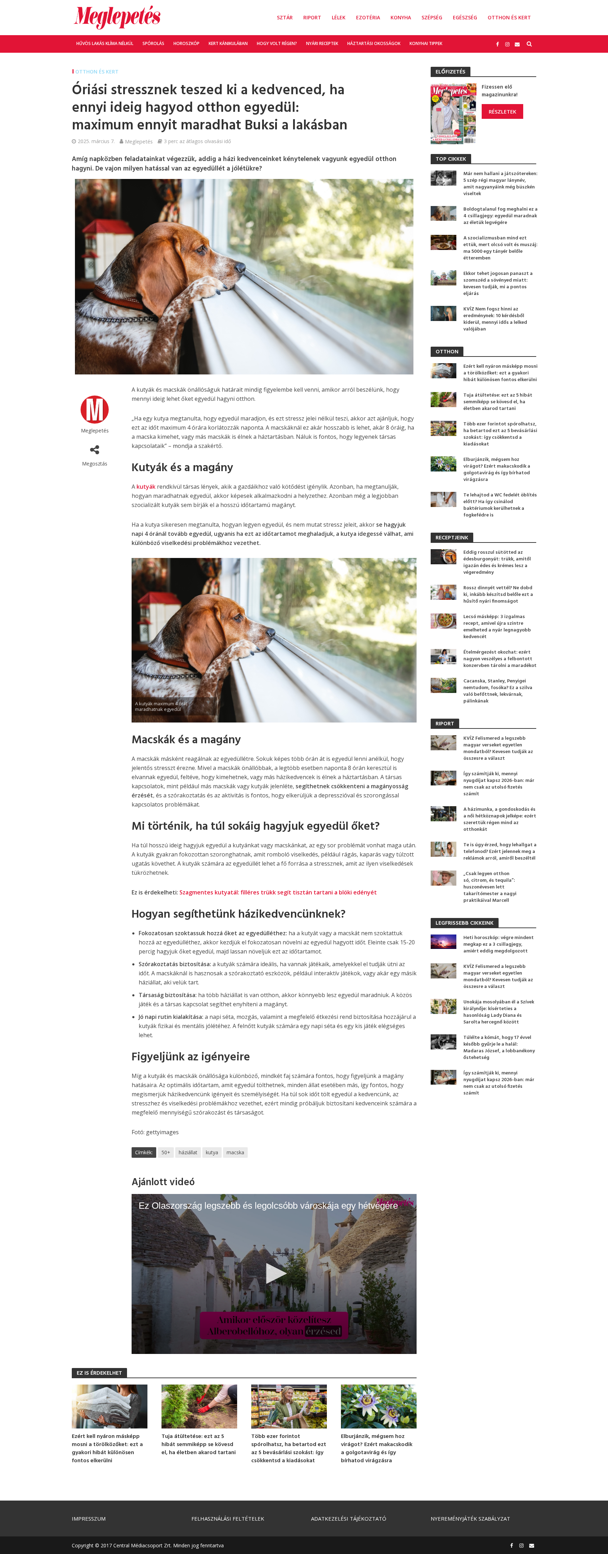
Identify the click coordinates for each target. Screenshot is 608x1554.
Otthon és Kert (509, 17)
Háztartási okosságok (373, 43)
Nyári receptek (322, 43)
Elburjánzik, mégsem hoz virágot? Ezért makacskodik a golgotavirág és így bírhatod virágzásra (376, 1449)
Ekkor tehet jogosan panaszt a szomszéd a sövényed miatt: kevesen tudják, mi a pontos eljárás (498, 283)
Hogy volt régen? (277, 43)
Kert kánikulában (228, 43)
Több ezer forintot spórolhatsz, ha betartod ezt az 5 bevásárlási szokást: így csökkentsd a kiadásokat (288, 1449)
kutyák (146, 486)
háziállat (188, 1152)
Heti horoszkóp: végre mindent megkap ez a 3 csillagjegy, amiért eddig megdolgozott (498, 945)
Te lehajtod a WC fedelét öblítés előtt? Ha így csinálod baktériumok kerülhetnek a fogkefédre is (500, 505)
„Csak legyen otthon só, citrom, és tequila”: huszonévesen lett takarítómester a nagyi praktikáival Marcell (490, 887)
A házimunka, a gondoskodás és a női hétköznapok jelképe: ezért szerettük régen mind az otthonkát (499, 819)
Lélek (339, 17)
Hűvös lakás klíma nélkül (104, 43)
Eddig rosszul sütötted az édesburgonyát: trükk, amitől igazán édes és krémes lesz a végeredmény (497, 562)
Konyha (401, 17)
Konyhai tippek (426, 43)
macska (235, 1152)
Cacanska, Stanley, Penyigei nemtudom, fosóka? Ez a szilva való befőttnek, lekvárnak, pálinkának (497, 691)
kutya (212, 1152)
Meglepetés (139, 141)
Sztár (285, 17)
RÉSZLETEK (502, 111)
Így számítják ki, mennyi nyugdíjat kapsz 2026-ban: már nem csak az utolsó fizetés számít (498, 784)
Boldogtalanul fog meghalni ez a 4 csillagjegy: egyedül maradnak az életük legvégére (500, 216)
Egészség (465, 17)
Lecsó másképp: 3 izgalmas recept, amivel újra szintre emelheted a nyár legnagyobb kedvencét (497, 627)
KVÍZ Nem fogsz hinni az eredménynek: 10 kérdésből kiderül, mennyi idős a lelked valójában (495, 319)
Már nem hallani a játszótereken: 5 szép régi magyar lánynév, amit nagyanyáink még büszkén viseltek (500, 184)
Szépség (432, 17)
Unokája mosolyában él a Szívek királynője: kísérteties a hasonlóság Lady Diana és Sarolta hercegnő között (498, 1012)
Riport (312, 17)
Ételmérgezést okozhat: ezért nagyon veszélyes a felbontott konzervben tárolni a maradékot (500, 659)
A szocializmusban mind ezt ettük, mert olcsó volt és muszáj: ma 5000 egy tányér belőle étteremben (500, 248)
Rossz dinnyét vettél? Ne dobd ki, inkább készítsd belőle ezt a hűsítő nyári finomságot (498, 595)
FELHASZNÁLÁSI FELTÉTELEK (227, 1518)
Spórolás (153, 43)
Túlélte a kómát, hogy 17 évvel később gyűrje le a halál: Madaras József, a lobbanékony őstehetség (499, 1047)
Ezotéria (368, 17)
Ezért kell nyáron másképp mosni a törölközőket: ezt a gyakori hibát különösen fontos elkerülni (107, 1449)
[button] (274, 1273)
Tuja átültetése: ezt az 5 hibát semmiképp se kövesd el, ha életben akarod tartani (199, 1445)
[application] (274, 1274)
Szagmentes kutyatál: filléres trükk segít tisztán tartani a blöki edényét (278, 892)
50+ (166, 1152)
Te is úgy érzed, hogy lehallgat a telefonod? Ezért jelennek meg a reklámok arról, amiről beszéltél (500, 852)
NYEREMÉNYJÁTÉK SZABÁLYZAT (470, 1518)
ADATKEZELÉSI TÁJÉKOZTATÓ (348, 1518)
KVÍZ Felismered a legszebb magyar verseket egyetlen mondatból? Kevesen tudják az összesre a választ (498, 748)
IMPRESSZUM (89, 1518)
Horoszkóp (186, 43)
